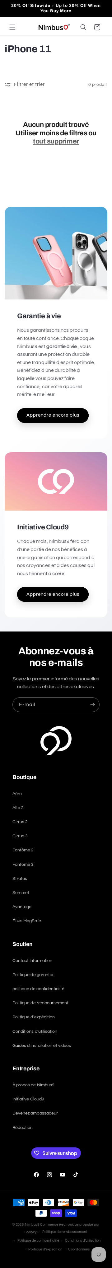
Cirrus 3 (20, 836)
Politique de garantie (32, 975)
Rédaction (22, 1127)
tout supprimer (56, 141)
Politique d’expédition (45, 1249)
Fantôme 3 (23, 864)
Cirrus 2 (20, 822)
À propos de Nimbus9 (33, 1085)
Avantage (21, 907)
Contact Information (32, 961)
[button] (12, 27)
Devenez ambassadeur (35, 1113)
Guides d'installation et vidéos (41, 1045)
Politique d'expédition (33, 1017)
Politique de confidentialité (38, 1240)
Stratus (19, 878)
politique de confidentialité (38, 989)
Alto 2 (18, 808)
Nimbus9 (32, 1224)
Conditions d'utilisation (34, 1031)
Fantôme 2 (23, 850)
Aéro (17, 794)
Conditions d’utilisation (82, 1240)
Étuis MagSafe (26, 921)
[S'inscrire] (92, 704)
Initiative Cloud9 (28, 1099)
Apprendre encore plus (52, 415)
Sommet (20, 893)
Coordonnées (78, 1249)
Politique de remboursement (40, 1003)
